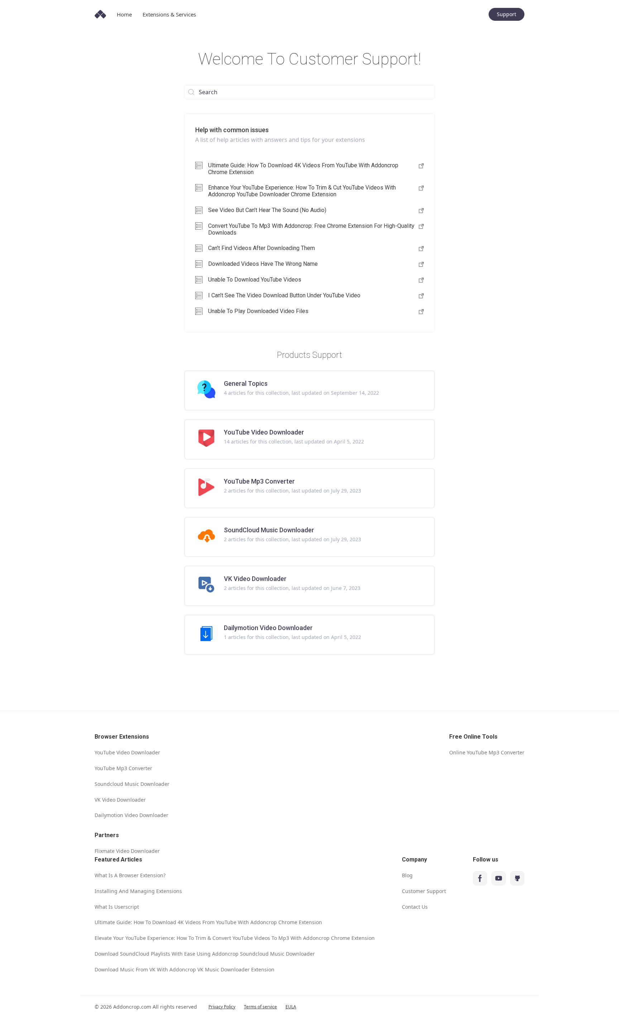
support (506, 14)
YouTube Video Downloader (127, 752)
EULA (290, 1007)
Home (124, 14)
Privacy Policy (221, 1007)
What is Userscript (117, 906)
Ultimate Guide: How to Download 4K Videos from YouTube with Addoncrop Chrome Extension (208, 922)
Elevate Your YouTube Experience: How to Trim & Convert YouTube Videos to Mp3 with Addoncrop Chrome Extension (235, 938)
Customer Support (424, 891)
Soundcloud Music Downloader (132, 784)
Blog (407, 875)
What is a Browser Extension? (130, 875)
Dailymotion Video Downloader (131, 815)
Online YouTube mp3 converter (486, 752)
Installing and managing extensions (138, 891)
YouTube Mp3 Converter (123, 768)
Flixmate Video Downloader (127, 850)
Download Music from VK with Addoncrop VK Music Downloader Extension (184, 969)
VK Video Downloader (120, 799)
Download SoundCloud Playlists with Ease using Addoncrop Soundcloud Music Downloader (205, 953)
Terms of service (260, 1007)
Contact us (415, 906)
